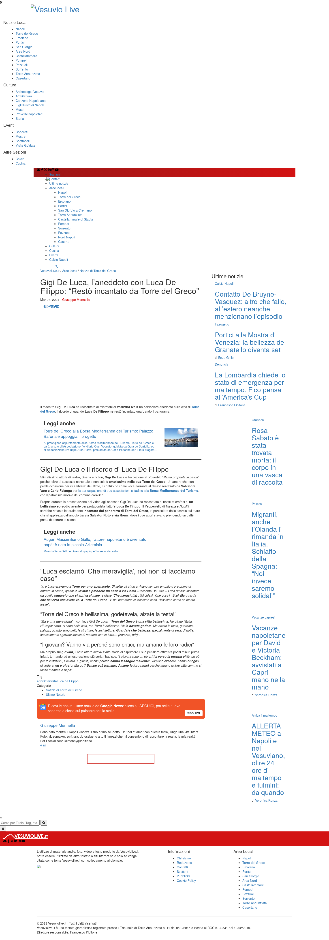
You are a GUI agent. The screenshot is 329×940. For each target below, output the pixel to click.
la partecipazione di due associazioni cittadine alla (138, 490)
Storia (20, 118)
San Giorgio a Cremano (75, 210)
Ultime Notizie (55, 694)
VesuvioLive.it (50, 270)
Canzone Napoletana (31, 100)
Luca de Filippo (68, 681)
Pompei (21, 60)
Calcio (20, 158)
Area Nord (23, 51)
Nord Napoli (66, 237)
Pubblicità (183, 876)
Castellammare (26, 56)
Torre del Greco (27, 33)
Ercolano (22, 38)
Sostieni (54, 174)
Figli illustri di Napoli (30, 105)
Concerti (22, 132)
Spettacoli (23, 141)
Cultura (54, 246)
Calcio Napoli (58, 259)
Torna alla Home (121, 759)
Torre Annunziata (28, 73)
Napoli (20, 29)
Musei (20, 109)
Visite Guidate (25, 145)
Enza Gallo (226, 357)
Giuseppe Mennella (76, 299)
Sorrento (22, 69)
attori (40, 681)
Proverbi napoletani (29, 114)
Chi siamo (184, 858)
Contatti (54, 179)
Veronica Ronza (266, 695)
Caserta (63, 241)
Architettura (24, 96)
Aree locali (56, 188)
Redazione (184, 862)
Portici (20, 42)
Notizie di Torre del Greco (98, 270)
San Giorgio (24, 47)
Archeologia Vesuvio (30, 91)
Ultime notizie (58, 183)
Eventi (53, 255)
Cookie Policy (186, 880)
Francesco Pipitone (232, 405)
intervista (50, 681)
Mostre (21, 136)
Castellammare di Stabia (75, 219)
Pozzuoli (22, 64)
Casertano (23, 78)
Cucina (21, 163)
